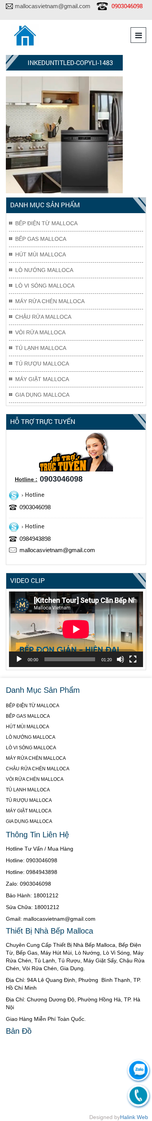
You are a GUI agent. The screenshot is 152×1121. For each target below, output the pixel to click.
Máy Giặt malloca (42, 379)
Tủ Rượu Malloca (42, 363)
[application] (76, 629)
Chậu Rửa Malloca (43, 317)
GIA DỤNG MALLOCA (29, 821)
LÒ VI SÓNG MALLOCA (31, 747)
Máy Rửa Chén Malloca (50, 301)
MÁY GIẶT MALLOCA (28, 811)
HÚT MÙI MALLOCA (27, 726)
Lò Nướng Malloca (44, 270)
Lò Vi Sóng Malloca (44, 285)
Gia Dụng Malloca (42, 395)
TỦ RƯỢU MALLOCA (29, 800)
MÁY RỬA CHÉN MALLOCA (36, 758)
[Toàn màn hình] (133, 659)
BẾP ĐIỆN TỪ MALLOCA (32, 705)
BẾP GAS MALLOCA (28, 716)
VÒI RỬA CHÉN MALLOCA (35, 779)
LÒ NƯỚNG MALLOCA (30, 737)
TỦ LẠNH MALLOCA (28, 790)
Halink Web (134, 1117)
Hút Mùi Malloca (40, 254)
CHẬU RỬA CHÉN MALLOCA (37, 768)
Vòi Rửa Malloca (40, 332)
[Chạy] (19, 659)
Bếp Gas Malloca (40, 239)
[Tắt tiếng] (120, 659)
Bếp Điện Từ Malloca (46, 223)
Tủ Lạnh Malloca (40, 348)
